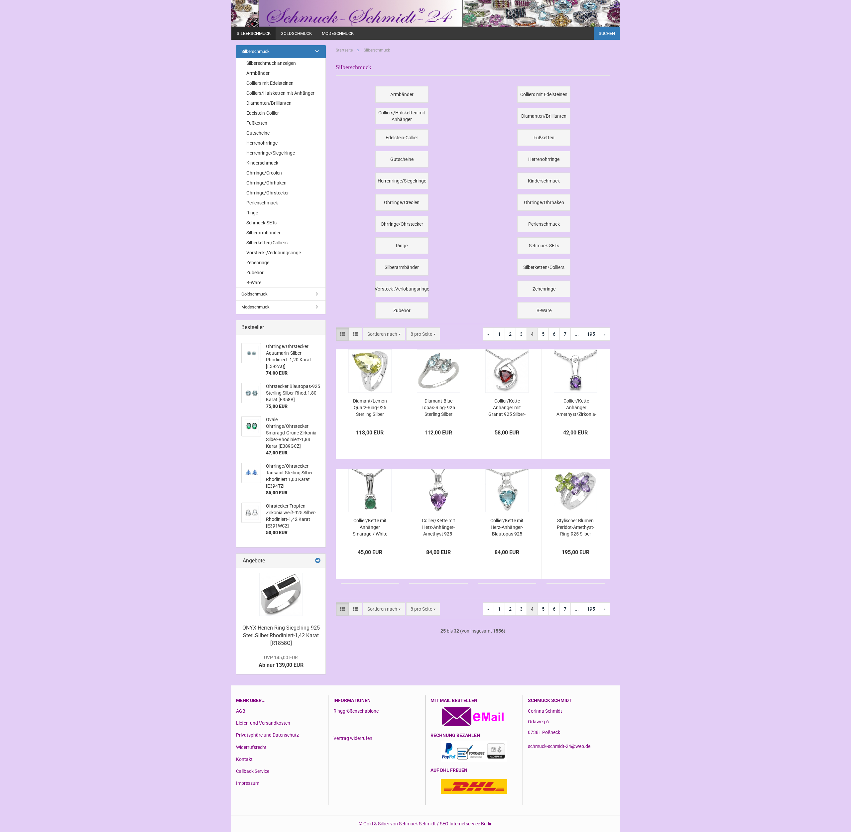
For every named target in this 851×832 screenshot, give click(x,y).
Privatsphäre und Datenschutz (267, 735)
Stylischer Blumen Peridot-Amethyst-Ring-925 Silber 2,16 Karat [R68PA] (575, 527)
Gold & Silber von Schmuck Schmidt (399, 823)
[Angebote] (317, 561)
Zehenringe (257, 262)
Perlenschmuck (262, 202)
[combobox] (384, 334)
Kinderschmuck (262, 163)
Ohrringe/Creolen (264, 173)
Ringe (252, 212)
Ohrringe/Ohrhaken (266, 182)
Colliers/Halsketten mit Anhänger (280, 93)
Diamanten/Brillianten (269, 103)
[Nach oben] (833, 822)
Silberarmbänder (263, 232)
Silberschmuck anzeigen (271, 63)
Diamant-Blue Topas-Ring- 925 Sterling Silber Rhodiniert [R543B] (438, 407)
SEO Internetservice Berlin (466, 823)
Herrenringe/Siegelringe (270, 153)
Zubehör (255, 272)
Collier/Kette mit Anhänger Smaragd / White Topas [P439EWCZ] (370, 527)
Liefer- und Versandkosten (263, 723)
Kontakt (244, 759)
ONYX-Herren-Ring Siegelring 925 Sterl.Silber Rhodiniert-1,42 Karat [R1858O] (281, 635)
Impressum (247, 783)
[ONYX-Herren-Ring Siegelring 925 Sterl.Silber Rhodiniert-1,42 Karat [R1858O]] (281, 594)
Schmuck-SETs (261, 222)
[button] (342, 334)
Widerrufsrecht (251, 747)
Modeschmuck (338, 33)
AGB (240, 711)
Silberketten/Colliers (267, 242)
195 (591, 334)
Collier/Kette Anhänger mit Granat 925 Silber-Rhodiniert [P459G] (507, 407)
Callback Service (252, 771)
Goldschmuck (296, 33)
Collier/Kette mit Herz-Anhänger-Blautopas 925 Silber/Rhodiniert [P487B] (507, 527)
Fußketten (256, 123)
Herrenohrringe (262, 143)
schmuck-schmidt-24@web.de (559, 746)
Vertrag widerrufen (352, 738)
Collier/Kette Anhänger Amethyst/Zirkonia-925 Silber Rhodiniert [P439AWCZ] (576, 407)
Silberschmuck (254, 33)
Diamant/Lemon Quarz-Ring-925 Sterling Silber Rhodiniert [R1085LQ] (370, 407)
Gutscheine (258, 133)
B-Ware (253, 282)
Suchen (607, 33)
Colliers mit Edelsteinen (270, 83)
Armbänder (258, 73)
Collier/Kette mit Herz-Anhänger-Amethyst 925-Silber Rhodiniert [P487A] (438, 527)
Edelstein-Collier (262, 113)
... (577, 334)
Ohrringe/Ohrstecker (267, 192)
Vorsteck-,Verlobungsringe (273, 252)
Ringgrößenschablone (356, 711)
